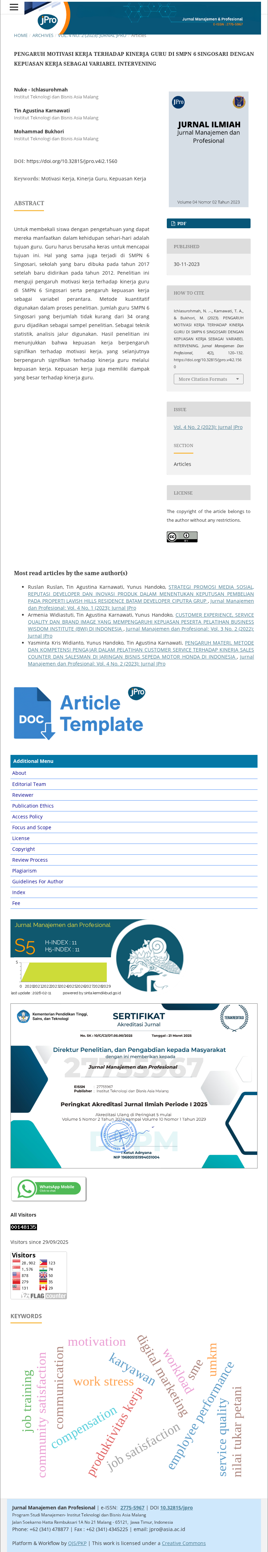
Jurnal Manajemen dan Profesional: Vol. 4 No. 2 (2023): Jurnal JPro (141, 660)
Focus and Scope (31, 827)
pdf (181, 223)
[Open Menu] (14, 7)
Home (21, 35)
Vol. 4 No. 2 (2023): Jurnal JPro (92, 35)
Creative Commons (184, 1543)
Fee (16, 903)
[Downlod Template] (78, 739)
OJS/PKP (77, 1543)
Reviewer (23, 795)
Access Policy (27, 816)
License (21, 838)
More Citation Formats (203, 379)
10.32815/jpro (176, 1507)
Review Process (30, 859)
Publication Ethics (33, 805)
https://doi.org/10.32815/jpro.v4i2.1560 (72, 161)
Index (18, 892)
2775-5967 (132, 1507)
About (19, 773)
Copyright (23, 849)
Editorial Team (29, 784)
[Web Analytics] (23, 1228)
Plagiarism (24, 870)
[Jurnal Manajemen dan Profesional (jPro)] (49, 1201)
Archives (42, 35)
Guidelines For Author (38, 881)
